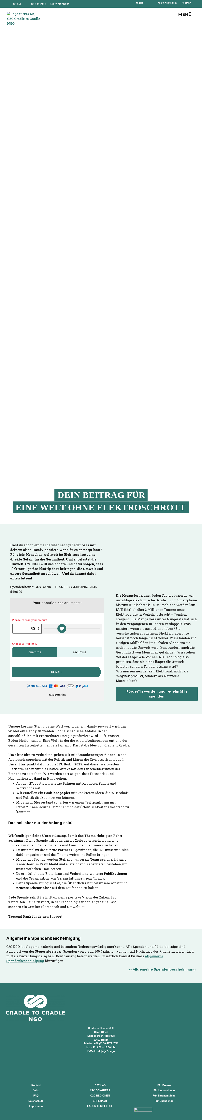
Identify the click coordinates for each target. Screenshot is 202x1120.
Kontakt (36, 1085)
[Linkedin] (104, 4)
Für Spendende (164, 1100)
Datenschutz (35, 1100)
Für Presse (164, 1085)
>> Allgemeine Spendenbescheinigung (162, 969)
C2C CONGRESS (100, 1090)
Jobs (36, 1090)
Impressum (36, 1106)
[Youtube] (111, 4)
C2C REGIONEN (100, 1095)
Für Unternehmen (164, 1090)
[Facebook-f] (90, 4)
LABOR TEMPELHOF (100, 1106)
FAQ (35, 1095)
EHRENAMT (100, 1100)
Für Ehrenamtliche (164, 1095)
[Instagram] (97, 4)
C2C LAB (100, 1085)
